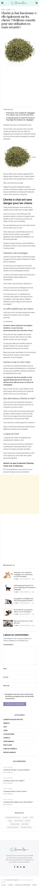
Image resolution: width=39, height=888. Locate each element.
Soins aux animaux (10, 749)
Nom (5, 669)
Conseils (8, 9)
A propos (10, 885)
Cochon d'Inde (8, 734)
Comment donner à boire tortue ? (15, 791)
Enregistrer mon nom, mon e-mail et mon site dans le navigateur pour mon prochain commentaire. (19, 696)
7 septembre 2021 (25, 578)
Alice (16, 578)
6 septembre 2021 (25, 591)
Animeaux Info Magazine (12, 880)
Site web (6, 685)
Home (3, 9)
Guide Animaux (8, 741)
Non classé (7, 745)
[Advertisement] (19, 87)
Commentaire (8, 644)
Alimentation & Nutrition (13, 719)
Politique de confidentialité (22, 885)
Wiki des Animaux (9, 752)
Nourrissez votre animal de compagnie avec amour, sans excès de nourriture (23, 574)
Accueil (3, 885)
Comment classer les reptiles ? (14, 781)
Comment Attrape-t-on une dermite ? (16, 770)
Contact (34, 885)
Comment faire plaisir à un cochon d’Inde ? (18, 802)
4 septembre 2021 (25, 625)
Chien (13, 9)
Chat (5, 727)
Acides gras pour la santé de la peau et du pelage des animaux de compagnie (25, 587)
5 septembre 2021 (25, 614)
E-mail (6, 677)
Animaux (6, 723)
